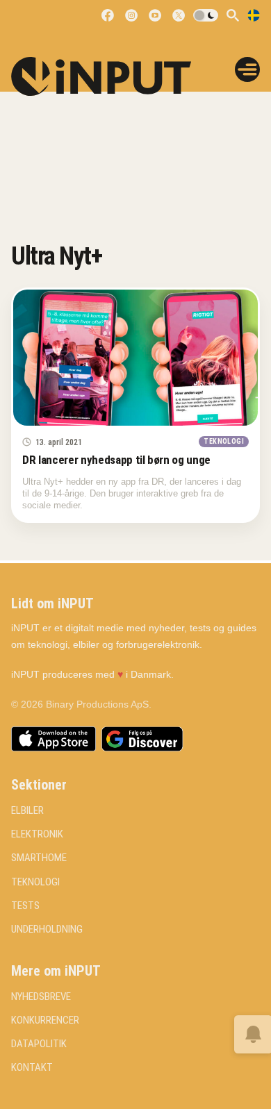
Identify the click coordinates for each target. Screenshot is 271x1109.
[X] (179, 15)
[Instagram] (131, 15)
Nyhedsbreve (41, 997)
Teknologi (35, 882)
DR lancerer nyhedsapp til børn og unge (116, 460)
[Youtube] (155, 15)
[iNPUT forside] (110, 76)
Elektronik (37, 834)
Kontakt (32, 1067)
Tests (25, 906)
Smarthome (39, 858)
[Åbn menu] (247, 69)
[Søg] (233, 15)
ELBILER (27, 811)
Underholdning (47, 929)
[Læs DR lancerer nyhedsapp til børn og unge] (135, 357)
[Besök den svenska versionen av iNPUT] (253, 15)
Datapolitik (39, 1044)
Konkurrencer (45, 1020)
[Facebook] (108, 15)
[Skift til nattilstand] (205, 15)
